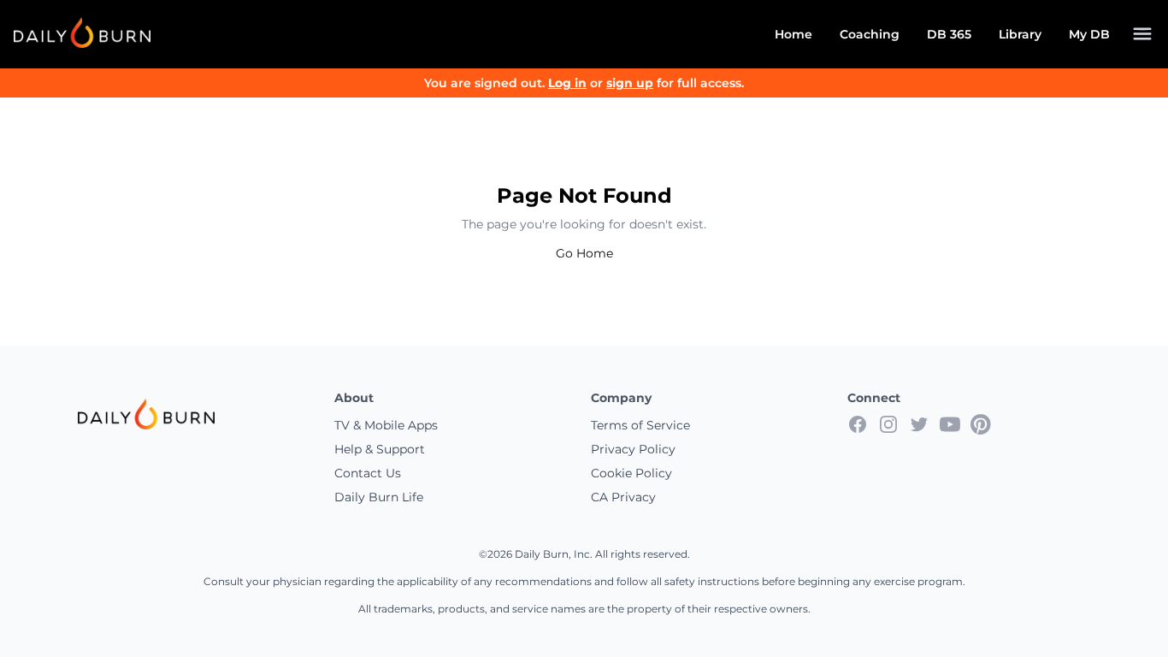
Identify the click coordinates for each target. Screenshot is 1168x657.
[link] (82, 32)
